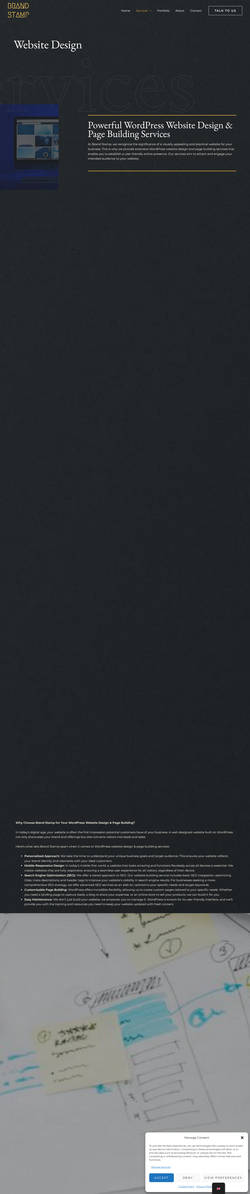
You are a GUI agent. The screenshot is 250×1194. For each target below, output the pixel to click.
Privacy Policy (204, 1186)
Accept (161, 1178)
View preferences (223, 1178)
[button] (242, 1138)
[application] (149, 11)
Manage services (161, 1167)
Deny (188, 1178)
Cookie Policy (187, 1186)
